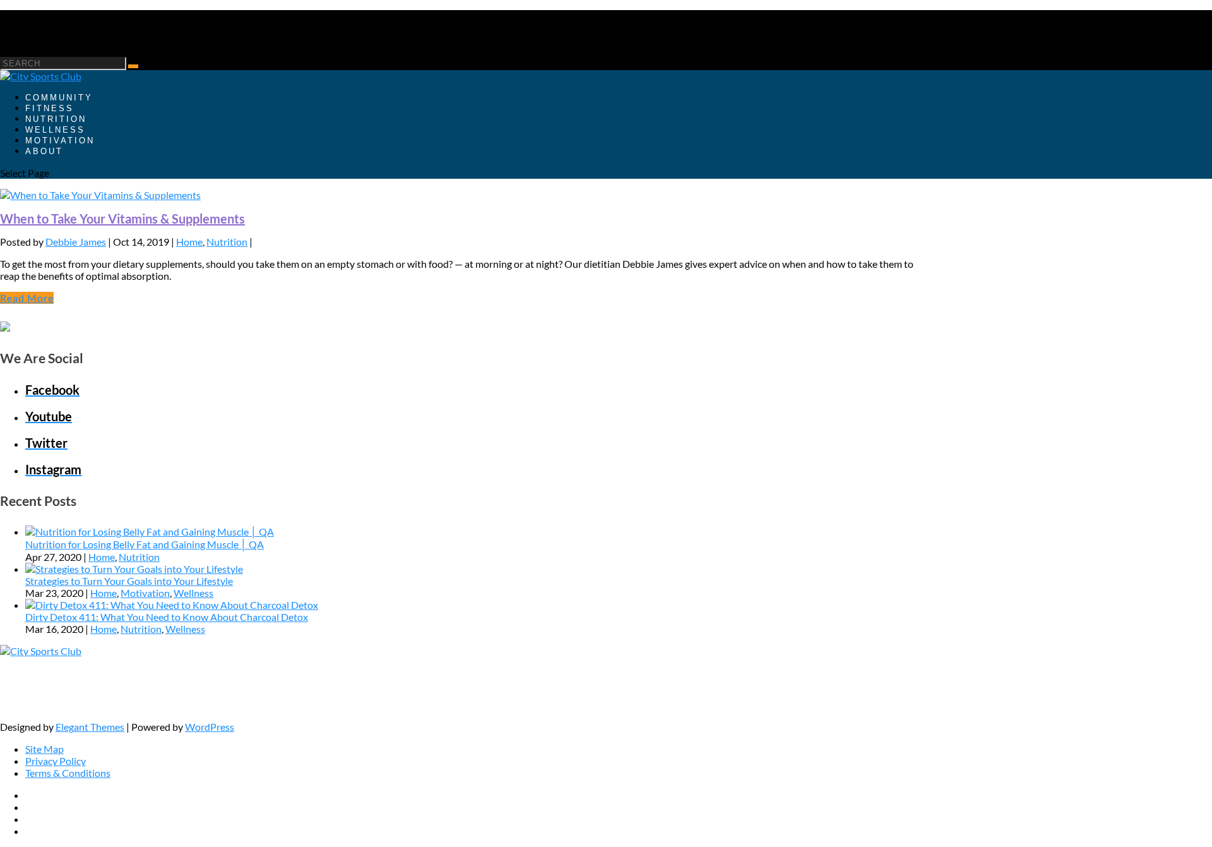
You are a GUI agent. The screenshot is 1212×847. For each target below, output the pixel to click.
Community (59, 97)
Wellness (55, 130)
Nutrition (55, 119)
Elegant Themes (90, 727)
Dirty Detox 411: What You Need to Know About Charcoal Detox (166, 617)
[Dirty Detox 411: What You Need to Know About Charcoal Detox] (171, 605)
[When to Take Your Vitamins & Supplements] (100, 195)
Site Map (44, 749)
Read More (27, 298)
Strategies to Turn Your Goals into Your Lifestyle (129, 581)
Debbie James (75, 242)
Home (189, 242)
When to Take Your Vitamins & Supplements (122, 218)
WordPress (209, 727)
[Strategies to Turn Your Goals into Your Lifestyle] (134, 569)
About (44, 151)
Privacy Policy (55, 761)
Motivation (60, 140)
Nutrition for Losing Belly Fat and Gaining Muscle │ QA (144, 544)
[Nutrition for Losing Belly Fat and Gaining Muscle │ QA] (149, 532)
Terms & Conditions (67, 773)
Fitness (49, 108)
